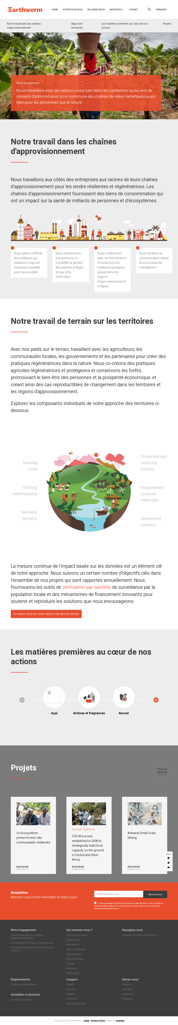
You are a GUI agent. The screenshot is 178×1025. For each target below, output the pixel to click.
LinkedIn (126, 984)
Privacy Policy (98, 1020)
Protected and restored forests (154, 463)
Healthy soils (30, 466)
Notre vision (73, 940)
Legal (86, 1020)
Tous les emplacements (24, 984)
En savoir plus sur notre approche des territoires (46, 614)
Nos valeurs (72, 944)
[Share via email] (168, 867)
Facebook (127, 994)
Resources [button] (116, 9)
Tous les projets (162, 771)
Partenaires (72, 973)
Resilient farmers (29, 515)
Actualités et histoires (25, 995)
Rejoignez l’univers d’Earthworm (139, 935)
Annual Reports (74, 959)
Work (56, 9)
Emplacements (20, 979)
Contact (133, 9)
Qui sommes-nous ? (79, 930)
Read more (22, 866)
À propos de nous (72, 9)
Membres (71, 968)
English (70, 984)
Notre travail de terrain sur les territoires (32, 943)
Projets (167, 24)
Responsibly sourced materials (152, 494)
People (70, 964)
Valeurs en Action (76, 949)
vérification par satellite (86, 587)
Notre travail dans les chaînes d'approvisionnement (24, 26)
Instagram (127, 999)
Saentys (120, 1020)
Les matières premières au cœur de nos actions (125, 26)
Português (72, 999)
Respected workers (151, 522)
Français (161, 9)
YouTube (127, 989)
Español (70, 994)
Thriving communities (25, 491)
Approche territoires (77, 26)
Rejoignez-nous (96, 9)
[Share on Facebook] (168, 858)
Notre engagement (23, 930)
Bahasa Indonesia (76, 1003)
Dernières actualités (22, 1000)
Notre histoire (73, 954)
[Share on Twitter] (168, 862)
